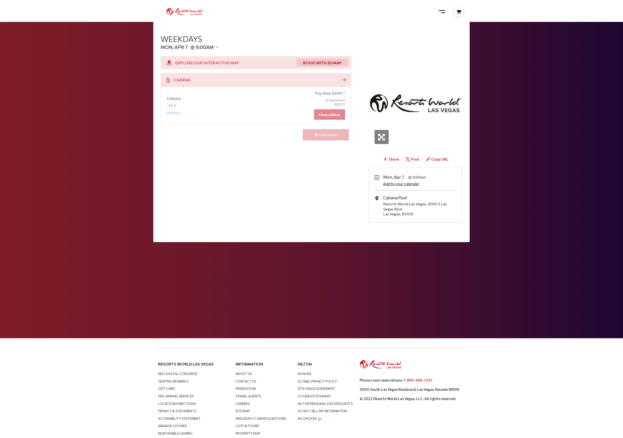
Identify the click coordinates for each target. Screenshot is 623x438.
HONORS (305, 374)
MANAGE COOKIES (172, 426)
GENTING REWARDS (173, 381)
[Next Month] (240, 55)
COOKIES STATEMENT (314, 396)
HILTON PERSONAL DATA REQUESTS (325, 404)
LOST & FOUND (247, 426)
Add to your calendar (401, 183)
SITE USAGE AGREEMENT (316, 389)
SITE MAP (243, 411)
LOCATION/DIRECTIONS (177, 404)
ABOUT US (244, 374)
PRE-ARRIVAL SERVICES (175, 396)
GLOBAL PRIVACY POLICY (317, 381)
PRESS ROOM (246, 389)
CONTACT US (246, 381)
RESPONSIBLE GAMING (175, 433)
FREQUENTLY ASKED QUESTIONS (261, 418)
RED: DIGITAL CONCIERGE (178, 374)
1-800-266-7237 (417, 380)
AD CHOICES (307, 418)
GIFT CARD (166, 389)
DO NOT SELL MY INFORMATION (322, 411)
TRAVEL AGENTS (248, 396)
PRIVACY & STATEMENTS (177, 411)
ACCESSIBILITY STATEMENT (179, 418)
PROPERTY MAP (248, 433)
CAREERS (242, 404)
